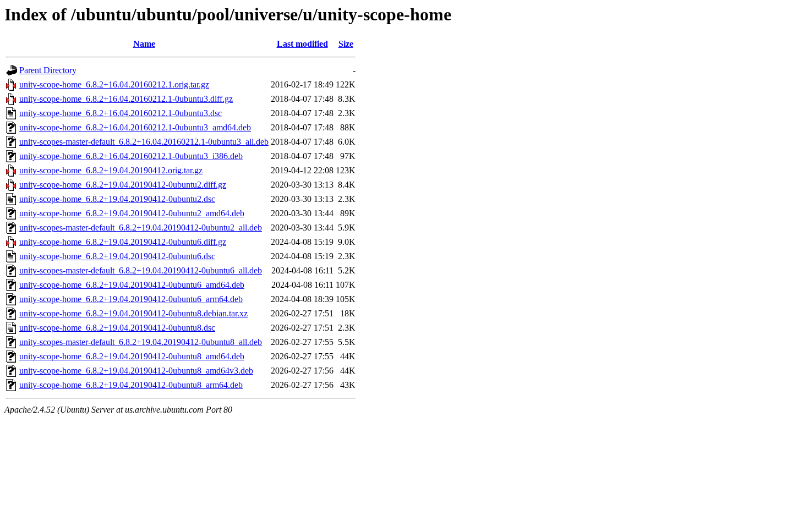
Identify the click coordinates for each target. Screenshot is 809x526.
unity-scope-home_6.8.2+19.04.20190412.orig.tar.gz (111, 170)
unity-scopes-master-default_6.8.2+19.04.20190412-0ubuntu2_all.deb (140, 227)
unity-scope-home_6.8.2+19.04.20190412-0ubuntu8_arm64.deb (131, 385)
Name (144, 43)
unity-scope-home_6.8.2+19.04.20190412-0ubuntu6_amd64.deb (131, 284)
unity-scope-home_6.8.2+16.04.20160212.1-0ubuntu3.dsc (120, 113)
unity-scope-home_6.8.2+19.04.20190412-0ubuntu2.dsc (117, 199)
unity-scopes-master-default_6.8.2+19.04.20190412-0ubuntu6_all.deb (140, 270)
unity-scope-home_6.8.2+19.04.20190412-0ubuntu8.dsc (117, 327)
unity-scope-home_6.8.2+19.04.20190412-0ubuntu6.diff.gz (122, 241)
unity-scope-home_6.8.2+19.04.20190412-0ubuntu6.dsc (117, 256)
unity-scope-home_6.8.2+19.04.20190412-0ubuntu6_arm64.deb (131, 299)
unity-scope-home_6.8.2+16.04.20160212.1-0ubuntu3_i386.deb (131, 156)
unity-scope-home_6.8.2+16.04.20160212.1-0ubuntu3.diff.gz (126, 98)
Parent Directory (47, 70)
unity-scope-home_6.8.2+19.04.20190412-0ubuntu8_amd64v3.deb (136, 370)
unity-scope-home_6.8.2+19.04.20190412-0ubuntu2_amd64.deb (131, 213)
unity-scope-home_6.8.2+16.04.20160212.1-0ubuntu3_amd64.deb (135, 127)
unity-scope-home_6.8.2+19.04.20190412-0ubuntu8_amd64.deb (131, 356)
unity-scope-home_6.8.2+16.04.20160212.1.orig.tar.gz (114, 84)
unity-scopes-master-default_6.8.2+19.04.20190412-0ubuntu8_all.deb (140, 342)
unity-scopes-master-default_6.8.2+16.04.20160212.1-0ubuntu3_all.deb (144, 141)
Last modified (302, 43)
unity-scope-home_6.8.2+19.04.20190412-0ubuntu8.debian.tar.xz (133, 313)
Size (345, 43)
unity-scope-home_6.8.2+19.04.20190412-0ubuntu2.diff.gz (122, 184)
